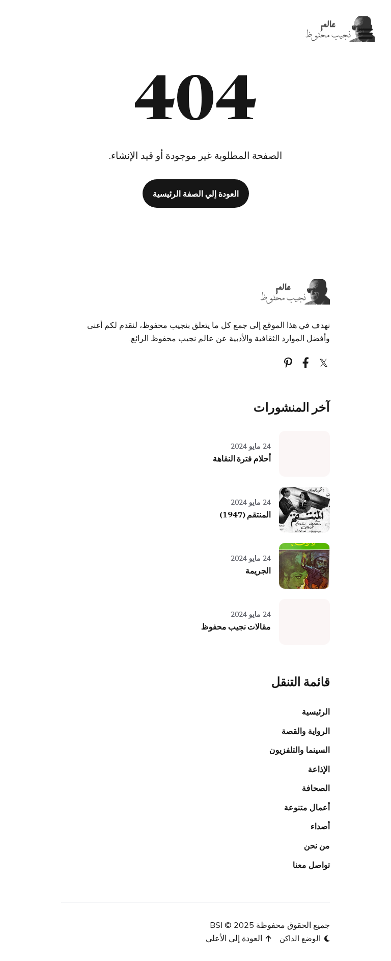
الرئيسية (316, 711)
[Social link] (323, 362)
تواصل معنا (311, 865)
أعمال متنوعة (307, 807)
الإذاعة (319, 769)
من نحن (317, 845)
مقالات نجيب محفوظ (236, 627)
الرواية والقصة (306, 731)
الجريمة (258, 571)
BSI (216, 925)
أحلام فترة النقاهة (242, 459)
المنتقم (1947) (245, 515)
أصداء (320, 826)
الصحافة (316, 788)
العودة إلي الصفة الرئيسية (196, 193)
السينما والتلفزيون (299, 750)
